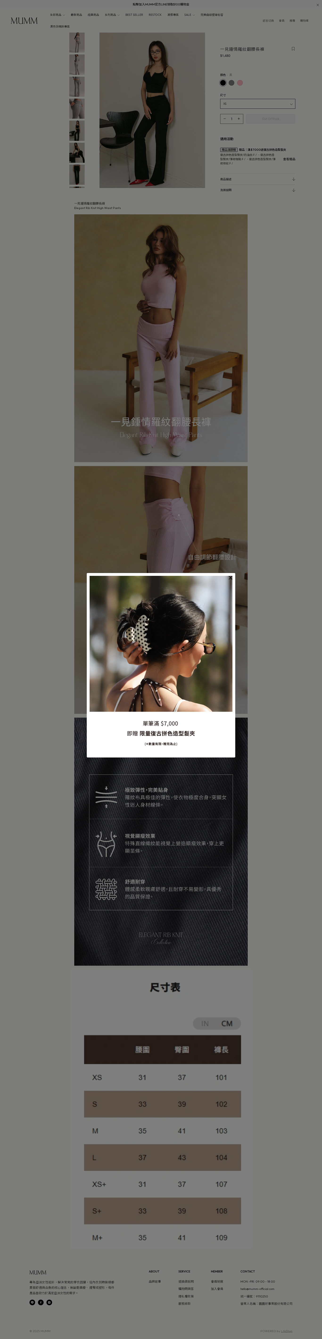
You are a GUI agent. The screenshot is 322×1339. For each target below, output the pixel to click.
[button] (230, 577)
